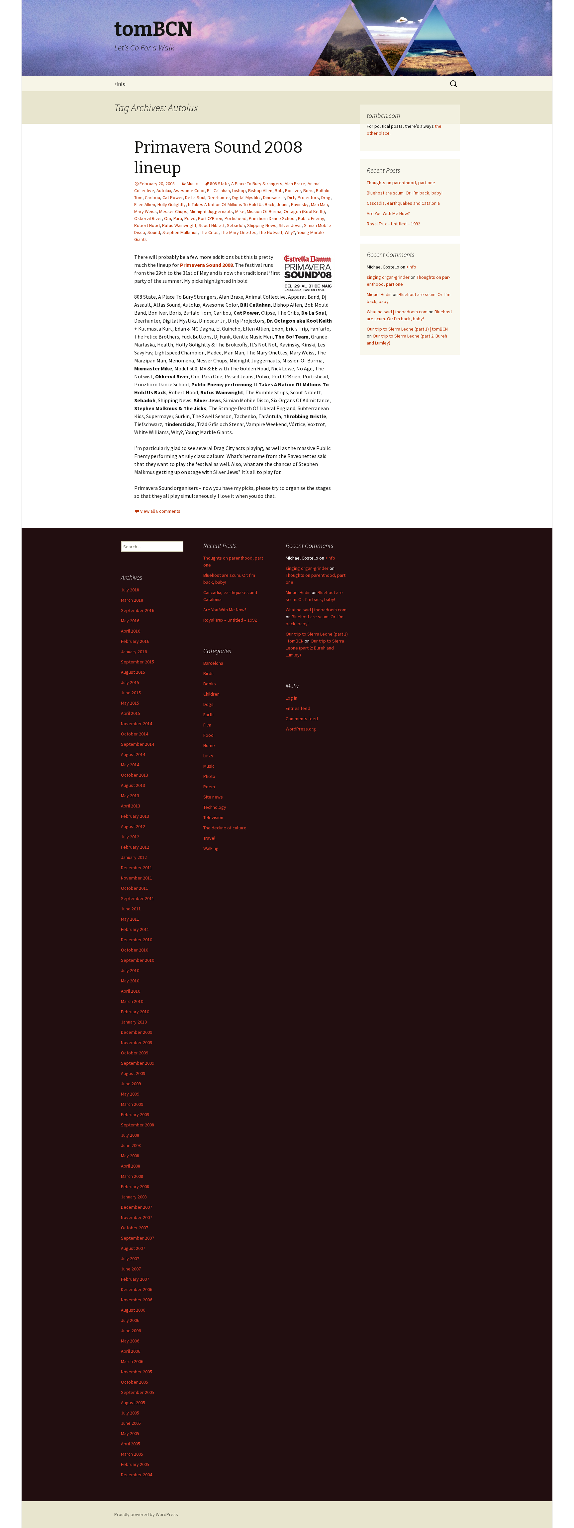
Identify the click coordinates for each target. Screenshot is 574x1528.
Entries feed (298, 708)
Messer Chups (173, 211)
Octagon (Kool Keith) (304, 211)
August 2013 (133, 785)
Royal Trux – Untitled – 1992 (393, 224)
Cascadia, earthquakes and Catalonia (403, 203)
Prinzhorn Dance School (272, 218)
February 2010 (135, 1012)
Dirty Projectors (303, 197)
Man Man (319, 204)
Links (208, 756)
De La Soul (195, 197)
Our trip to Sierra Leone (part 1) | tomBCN (407, 329)
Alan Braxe (295, 184)
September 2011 (137, 898)
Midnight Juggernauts (211, 211)
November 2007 (136, 1217)
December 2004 (136, 1475)
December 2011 (136, 868)
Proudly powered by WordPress (146, 1514)
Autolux (163, 190)
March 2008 (132, 1176)
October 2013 (134, 775)
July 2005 (130, 1413)
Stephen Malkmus (180, 232)
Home (209, 745)
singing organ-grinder (388, 277)
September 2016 (137, 610)
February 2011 (135, 929)
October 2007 (134, 1228)
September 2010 (137, 960)
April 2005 (130, 1444)
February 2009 (135, 1114)
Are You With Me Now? (388, 213)
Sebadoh (236, 225)
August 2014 (133, 754)
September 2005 (137, 1392)
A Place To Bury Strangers (256, 184)
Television (213, 817)
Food (208, 735)
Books (209, 684)
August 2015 (133, 672)
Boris (308, 190)
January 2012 (134, 857)
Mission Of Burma (264, 211)
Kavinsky (300, 204)
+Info (120, 84)
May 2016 (130, 621)
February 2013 (135, 816)
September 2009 (137, 1063)
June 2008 (131, 1145)
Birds (208, 673)
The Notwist (270, 232)
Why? (290, 232)
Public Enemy (311, 218)
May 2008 (130, 1156)
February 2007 (135, 1279)
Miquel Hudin (379, 294)
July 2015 (130, 682)
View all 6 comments (160, 511)
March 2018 (132, 600)
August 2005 (133, 1403)
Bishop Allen (260, 190)
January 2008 (134, 1197)
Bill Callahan (218, 190)
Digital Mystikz (246, 197)
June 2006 (131, 1331)
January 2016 (134, 651)
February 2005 (135, 1464)
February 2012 (135, 847)
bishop (239, 190)
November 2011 (136, 878)
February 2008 (135, 1186)
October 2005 (134, 1382)
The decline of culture (224, 828)
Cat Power (172, 197)
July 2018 (130, 590)
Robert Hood (147, 225)
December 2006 (136, 1289)
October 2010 (134, 950)
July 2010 (130, 970)
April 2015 (130, 713)
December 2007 (136, 1207)
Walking (211, 848)
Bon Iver (293, 190)
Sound (153, 232)
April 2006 (130, 1351)
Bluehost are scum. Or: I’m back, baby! (404, 193)
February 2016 (135, 641)
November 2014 (136, 723)
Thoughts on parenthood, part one (401, 183)
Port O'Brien (210, 218)
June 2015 (131, 693)
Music (192, 184)
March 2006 (132, 1361)
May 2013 (130, 796)
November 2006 (136, 1300)
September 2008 (137, 1125)
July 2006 (130, 1320)
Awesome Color (189, 190)
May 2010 (130, 981)
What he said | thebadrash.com (397, 312)
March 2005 (132, 1454)
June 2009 (131, 1084)
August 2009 (133, 1073)
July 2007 (130, 1258)
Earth (208, 715)
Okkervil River (148, 218)
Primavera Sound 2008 (206, 265)
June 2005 (131, 1423)
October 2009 (134, 1053)
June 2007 (131, 1269)
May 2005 (130, 1433)
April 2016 (130, 631)
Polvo (190, 218)
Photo (209, 776)
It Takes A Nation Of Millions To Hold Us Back (231, 204)
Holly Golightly (171, 204)
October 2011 (134, 888)
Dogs (208, 704)
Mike (239, 211)
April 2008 (130, 1166)
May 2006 (130, 1341)
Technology (214, 807)
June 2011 (131, 909)
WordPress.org (301, 729)
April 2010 (130, 991)
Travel (209, 838)
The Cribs (209, 232)
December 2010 (136, 940)
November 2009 (136, 1042)
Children (211, 694)
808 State (219, 184)
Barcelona (213, 663)
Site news (213, 797)
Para (177, 218)
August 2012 (133, 826)
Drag (326, 197)
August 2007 (133, 1248)
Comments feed (302, 719)
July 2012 (130, 837)
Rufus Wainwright (179, 225)
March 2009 (132, 1104)
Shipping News (261, 225)
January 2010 (134, 1022)
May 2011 (130, 919)
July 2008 (130, 1135)
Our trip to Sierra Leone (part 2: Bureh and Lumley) (315, 648)
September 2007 (137, 1238)
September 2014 (137, 744)
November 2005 (136, 1372)
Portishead (235, 218)
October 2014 (134, 734)
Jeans (283, 204)
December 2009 (136, 1032)
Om (167, 218)
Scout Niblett (212, 225)
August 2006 (133, 1310)
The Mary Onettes (238, 232)
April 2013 (130, 806)
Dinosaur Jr (274, 197)
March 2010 (132, 1001)
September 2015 (137, 662)
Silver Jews (290, 225)
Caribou (152, 197)
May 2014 (130, 765)
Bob (279, 190)
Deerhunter (219, 197)
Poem (209, 787)
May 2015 (130, 703)
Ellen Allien (144, 204)
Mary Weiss (145, 211)
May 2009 (130, 1094)
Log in (291, 698)
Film (207, 725)
